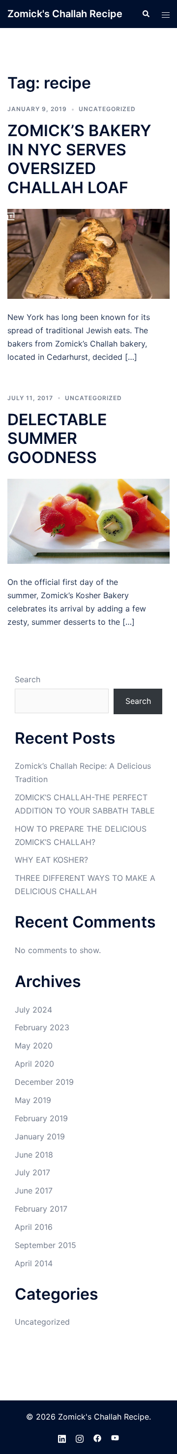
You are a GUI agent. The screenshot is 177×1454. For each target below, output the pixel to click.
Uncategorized (107, 109)
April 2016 (34, 1227)
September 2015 (45, 1245)
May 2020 (34, 1045)
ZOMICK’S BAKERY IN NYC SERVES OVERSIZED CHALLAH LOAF (79, 159)
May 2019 (33, 1100)
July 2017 (32, 1172)
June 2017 (34, 1190)
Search (27, 679)
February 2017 (41, 1209)
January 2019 (40, 1136)
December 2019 (44, 1082)
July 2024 (33, 1010)
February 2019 (41, 1118)
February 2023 (42, 1027)
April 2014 (34, 1263)
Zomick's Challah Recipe (64, 14)
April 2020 (34, 1064)
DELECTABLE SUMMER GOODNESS (57, 438)
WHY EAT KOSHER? (51, 860)
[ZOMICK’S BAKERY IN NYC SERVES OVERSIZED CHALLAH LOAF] (88, 253)
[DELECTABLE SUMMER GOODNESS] (88, 520)
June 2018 (34, 1155)
